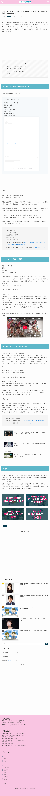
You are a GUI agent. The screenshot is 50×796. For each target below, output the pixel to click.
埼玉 (13, 735)
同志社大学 (23, 724)
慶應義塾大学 (23, 720)
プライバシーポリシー (24, 788)
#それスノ (25, 242)
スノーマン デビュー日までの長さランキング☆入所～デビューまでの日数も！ (30, 455)
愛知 (16, 738)
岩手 (10, 733)
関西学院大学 (16, 724)
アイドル (8, 16)
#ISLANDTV (41, 420)
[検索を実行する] (46, 644)
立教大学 (18, 722)
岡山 (9, 741)
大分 (16, 745)
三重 (23, 740)
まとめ (8, 73)
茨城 (17, 735)
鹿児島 (22, 745)
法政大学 (9, 724)
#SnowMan (32, 242)
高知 (12, 743)
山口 (16, 741)
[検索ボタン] (2, 2)
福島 (23, 733)
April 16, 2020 (30, 423)
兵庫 (9, 740)
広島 (12, 741)
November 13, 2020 (40, 247)
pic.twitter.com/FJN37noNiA (18, 244)
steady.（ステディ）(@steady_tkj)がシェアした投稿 (21, 168)
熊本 (12, 745)
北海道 (3, 733)
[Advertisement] (25, 46)
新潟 (3, 736)
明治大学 (4, 722)
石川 (9, 736)
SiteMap (16, 788)
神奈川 (6, 735)
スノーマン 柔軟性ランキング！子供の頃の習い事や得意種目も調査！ (29, 444)
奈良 (16, 740)
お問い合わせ (32, 788)
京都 (6, 740)
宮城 (13, 733)
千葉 (10, 735)
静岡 (12, 738)
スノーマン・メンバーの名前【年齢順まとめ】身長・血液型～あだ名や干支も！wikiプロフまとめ (29, 433)
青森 (7, 733)
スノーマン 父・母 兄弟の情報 (15, 71)
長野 (6, 738)
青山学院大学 (11, 722)
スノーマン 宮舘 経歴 (14, 68)
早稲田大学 (16, 720)
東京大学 (4, 720)
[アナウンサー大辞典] (25, 2)
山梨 (3, 738)
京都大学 (10, 720)
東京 (3, 735)
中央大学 (4, 724)
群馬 (23, 735)
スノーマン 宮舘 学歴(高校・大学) (16, 66)
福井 (12, 736)
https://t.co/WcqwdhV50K (30, 420)
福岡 (3, 745)
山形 (20, 733)
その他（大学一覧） (7, 726)
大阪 (3, 740)
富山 (6, 736)
